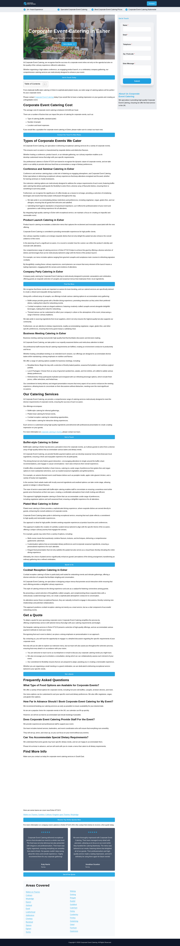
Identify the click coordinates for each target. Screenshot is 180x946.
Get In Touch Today (69, 77)
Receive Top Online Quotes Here (69, 820)
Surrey (28, 932)
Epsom (28, 902)
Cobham (48, 814)
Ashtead (29, 905)
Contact (152, 3)
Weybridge (75, 814)
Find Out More (69, 284)
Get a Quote (67, 44)
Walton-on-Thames (30, 814)
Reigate (73, 898)
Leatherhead (30, 912)
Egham (28, 929)
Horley (72, 911)
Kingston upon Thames (61, 814)
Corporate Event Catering (44, 97)
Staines (28, 925)
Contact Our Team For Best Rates (69, 135)
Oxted (72, 924)
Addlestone (30, 915)
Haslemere (74, 931)
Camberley (74, 914)
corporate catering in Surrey (51, 432)
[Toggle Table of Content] (43, 84)
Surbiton (41, 814)
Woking (73, 891)
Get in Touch (69, 437)
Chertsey (29, 919)
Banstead (29, 922)
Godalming (74, 921)
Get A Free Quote (69, 874)
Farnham (73, 928)
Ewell (28, 909)
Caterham (73, 908)
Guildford (73, 904)
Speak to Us (69, 564)
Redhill (72, 901)
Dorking (73, 894)
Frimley (73, 918)
